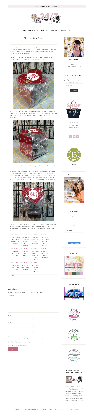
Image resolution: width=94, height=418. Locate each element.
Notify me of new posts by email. (17, 345)
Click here (71, 125)
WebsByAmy (77, 409)
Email (9, 322)
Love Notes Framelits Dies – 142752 (35, 239)
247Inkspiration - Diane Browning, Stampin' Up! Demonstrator (47, 18)
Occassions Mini (18, 281)
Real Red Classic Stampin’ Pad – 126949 (45, 253)
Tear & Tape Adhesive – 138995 (35, 267)
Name (10, 315)
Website (10, 330)
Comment (11, 295)
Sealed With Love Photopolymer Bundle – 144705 (15, 239)
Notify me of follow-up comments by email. (20, 342)
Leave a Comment (39, 41)
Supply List (13, 275)
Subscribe (74, 90)
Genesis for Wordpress (66, 409)
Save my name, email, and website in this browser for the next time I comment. (28, 339)
